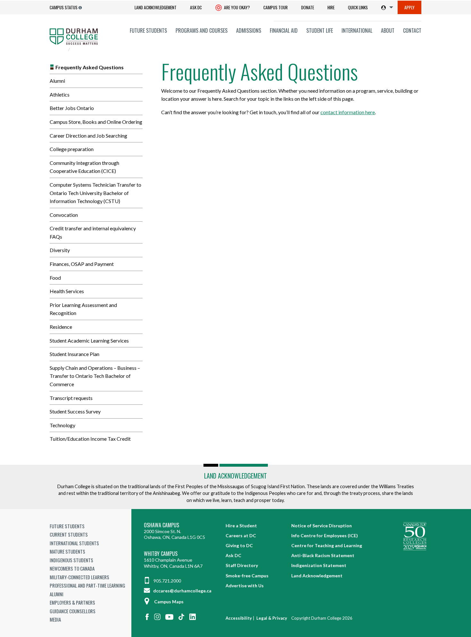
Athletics (60, 94)
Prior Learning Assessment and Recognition (83, 309)
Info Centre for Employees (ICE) (324, 535)
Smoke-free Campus (247, 575)
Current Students (69, 534)
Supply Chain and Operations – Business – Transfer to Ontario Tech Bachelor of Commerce (95, 376)
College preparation (72, 149)
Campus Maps (169, 601)
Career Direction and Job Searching (88, 135)
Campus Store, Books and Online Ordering (96, 122)
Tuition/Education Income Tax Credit (90, 439)
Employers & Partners (72, 602)
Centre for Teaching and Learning (326, 545)
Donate (307, 7)
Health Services (67, 291)
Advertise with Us (245, 585)
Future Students (148, 30)
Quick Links (358, 7)
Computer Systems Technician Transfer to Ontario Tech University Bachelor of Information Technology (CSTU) (95, 193)
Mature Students (67, 551)
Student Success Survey (75, 411)
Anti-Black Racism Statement (322, 555)
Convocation (64, 215)
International (357, 30)
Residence (61, 327)
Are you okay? (236, 7)
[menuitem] (155, 7)
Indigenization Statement (318, 565)
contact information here (347, 112)
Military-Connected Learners (79, 577)
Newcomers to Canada (72, 568)
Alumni (57, 81)
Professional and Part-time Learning (87, 585)
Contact (412, 30)
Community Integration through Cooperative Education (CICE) (84, 167)
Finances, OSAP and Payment (82, 264)
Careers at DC (241, 535)
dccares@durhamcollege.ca (181, 590)
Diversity (60, 250)
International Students (74, 543)
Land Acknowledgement (156, 7)
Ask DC (196, 7)
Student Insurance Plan (74, 354)
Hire (331, 7)
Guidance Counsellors (72, 611)
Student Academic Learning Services (89, 340)
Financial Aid (284, 30)
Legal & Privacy (271, 618)
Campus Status (64, 7)
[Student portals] (386, 7)
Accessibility (239, 618)
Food (55, 278)
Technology (62, 425)
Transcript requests (71, 398)
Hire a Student (241, 525)
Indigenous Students (71, 560)
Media (55, 619)
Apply (409, 7)
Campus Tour (275, 7)
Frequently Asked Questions (89, 67)
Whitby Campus (161, 553)
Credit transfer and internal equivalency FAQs (93, 232)
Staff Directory (242, 565)
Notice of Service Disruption (321, 525)
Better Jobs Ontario (72, 108)
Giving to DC (239, 545)
